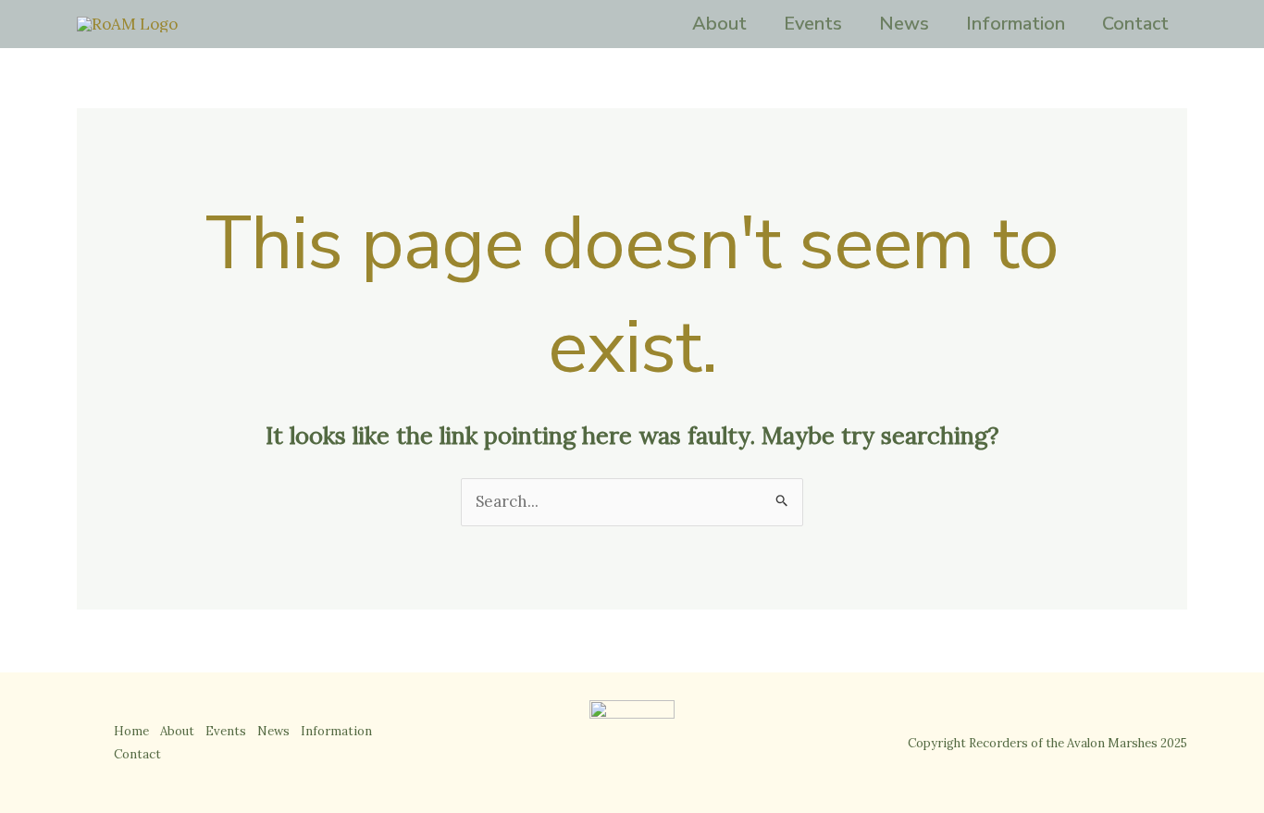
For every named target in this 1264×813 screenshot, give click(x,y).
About (719, 23)
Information (1015, 23)
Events (813, 23)
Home (131, 731)
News (904, 23)
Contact (1135, 23)
